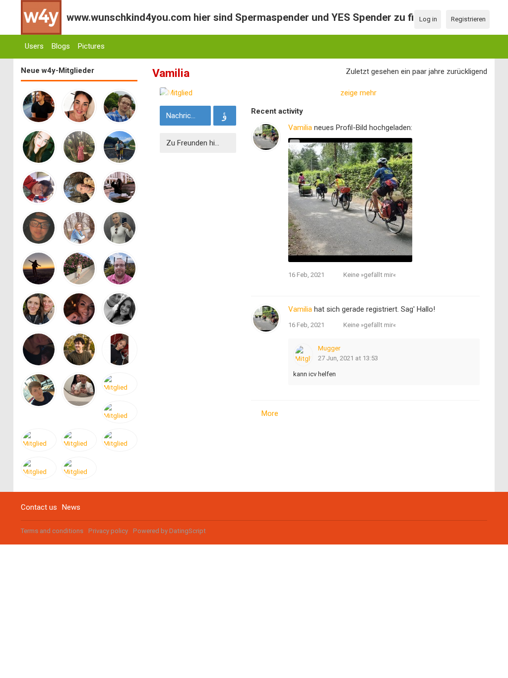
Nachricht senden (187, 115)
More (269, 413)
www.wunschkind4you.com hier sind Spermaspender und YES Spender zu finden (251, 17)
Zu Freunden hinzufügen (200, 142)
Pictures (91, 46)
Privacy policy (108, 531)
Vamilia (300, 127)
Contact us (39, 507)
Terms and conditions (52, 531)
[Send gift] (225, 115)
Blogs (61, 46)
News (71, 507)
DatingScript (187, 531)
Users (34, 46)
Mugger (329, 348)
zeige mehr (358, 92)
